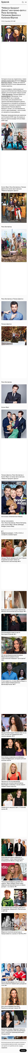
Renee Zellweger (18, 525)
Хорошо (23, 1050)
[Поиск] (23, 2)
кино (2, 525)
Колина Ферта (5, 96)
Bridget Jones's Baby (7, 526)
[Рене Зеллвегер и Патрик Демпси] (14, 245)
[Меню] (26, 2)
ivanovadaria (10, 521)
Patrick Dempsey (21, 523)
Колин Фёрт (9, 525)
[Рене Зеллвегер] (14, 208)
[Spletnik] (5, 2)
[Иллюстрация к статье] (14, 33)
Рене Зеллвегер (7, 94)
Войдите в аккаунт (7, 533)
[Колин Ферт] (14, 393)
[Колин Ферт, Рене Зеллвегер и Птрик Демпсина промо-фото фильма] (14, 136)
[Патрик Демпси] (14, 310)
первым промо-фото (8, 81)
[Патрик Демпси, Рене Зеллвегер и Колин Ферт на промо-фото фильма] (14, 424)
